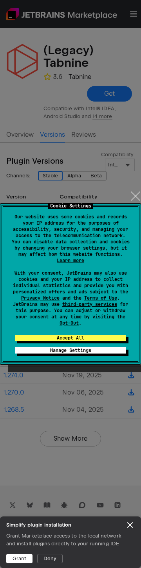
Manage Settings (70, 350)
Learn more (70, 260)
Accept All (70, 338)
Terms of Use (100, 298)
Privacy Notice (40, 298)
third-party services (89, 304)
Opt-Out (69, 323)
